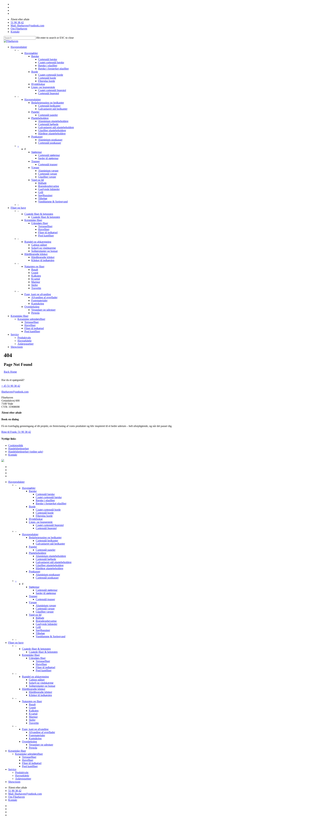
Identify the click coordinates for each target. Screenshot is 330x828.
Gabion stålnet (39, 244)
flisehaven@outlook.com (15, 391)
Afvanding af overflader (44, 297)
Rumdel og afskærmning (37, 241)
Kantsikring (37, 303)
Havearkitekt (24, 340)
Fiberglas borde (46, 81)
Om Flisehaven (19, 28)
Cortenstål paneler (48, 115)
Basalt (34, 269)
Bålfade (42, 183)
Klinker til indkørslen (42, 260)
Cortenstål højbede (48, 124)
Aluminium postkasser (50, 139)
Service (15, 334)
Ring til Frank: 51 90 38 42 (16, 431)
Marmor (35, 281)
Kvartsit (35, 278)
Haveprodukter (19, 47)
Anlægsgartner (26, 343)
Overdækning (31, 306)
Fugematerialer (39, 300)
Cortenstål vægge (47, 173)
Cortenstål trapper (47, 164)
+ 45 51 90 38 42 (10, 385)
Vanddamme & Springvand (53, 201)
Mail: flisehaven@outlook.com (27, 25)
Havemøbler (31, 53)
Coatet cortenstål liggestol (52, 90)
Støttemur (36, 152)
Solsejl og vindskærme (43, 247)
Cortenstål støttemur (49, 155)
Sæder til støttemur (48, 158)
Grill (40, 192)
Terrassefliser (45, 226)
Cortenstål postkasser (49, 142)
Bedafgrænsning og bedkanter (47, 102)
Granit (34, 272)
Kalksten (36, 275)
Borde (34, 71)
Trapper (35, 161)
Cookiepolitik (15, 445)
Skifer (34, 285)
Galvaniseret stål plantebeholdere (56, 127)
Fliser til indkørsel (48, 232)
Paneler (35, 111)
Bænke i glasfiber (47, 65)
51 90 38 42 (17, 22)
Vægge (35, 167)
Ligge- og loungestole (43, 87)
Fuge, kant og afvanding (37, 294)
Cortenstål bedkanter (49, 105)
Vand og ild (37, 179)
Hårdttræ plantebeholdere (52, 133)
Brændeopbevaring (48, 186)
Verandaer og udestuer (43, 309)
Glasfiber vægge (47, 176)
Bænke (35, 56)
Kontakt (15, 31)
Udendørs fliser (39, 223)
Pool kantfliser (46, 235)
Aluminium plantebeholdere (53, 121)
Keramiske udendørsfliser (31, 319)
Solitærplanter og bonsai (44, 251)
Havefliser (43, 229)
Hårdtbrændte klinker (36, 254)
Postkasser (37, 136)
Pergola (35, 312)
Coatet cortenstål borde (50, 74)
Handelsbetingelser (18, 448)
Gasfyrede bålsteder (49, 189)
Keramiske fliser (33, 220)
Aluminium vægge (48, 170)
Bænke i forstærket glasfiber (53, 68)
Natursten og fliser (34, 266)
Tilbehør (42, 198)
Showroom (17, 346)
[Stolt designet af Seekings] (2, 460)
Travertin (36, 288)
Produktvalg (24, 337)
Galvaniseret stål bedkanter (52, 108)
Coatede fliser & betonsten (38, 213)
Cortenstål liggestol (48, 93)
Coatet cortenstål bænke (51, 62)
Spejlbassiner (45, 195)
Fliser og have (18, 207)
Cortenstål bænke (47, 59)
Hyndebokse (38, 84)
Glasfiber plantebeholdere (52, 130)
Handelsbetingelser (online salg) (25, 451)
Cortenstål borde (47, 77)
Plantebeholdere (40, 118)
